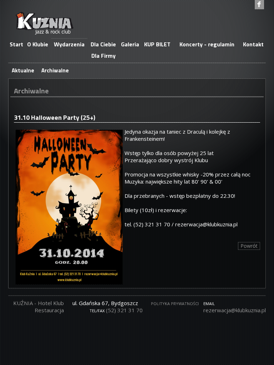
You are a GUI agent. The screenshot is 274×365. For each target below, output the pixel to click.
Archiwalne (55, 70)
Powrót (249, 245)
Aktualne (23, 70)
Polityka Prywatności (175, 303)
